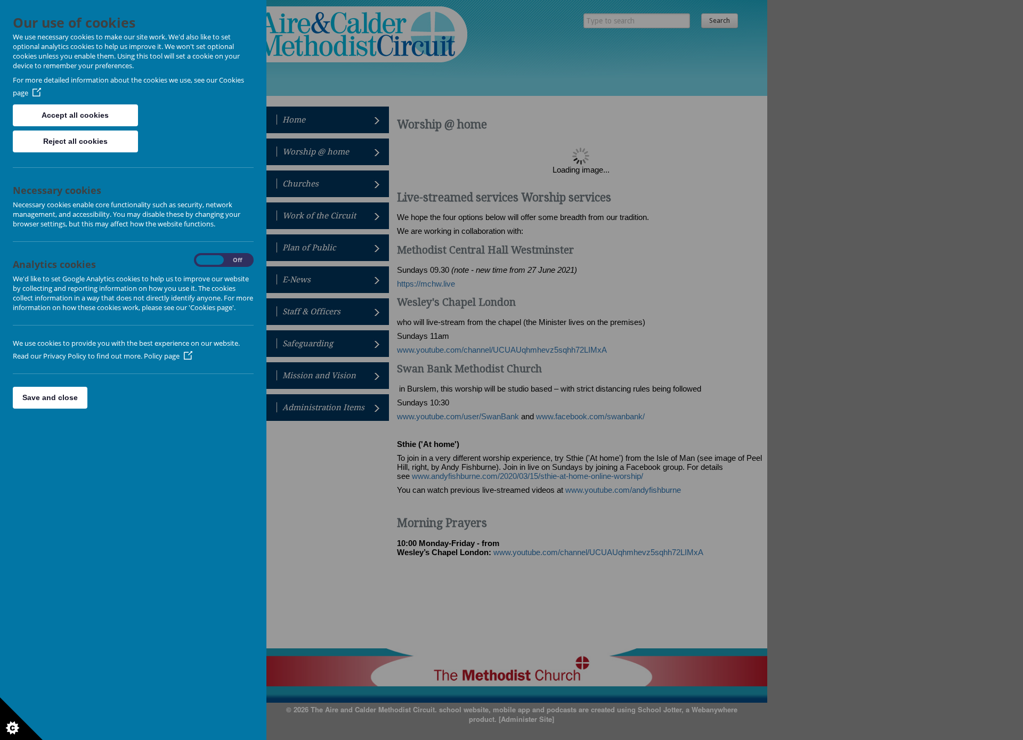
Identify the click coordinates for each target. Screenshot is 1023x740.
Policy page (162, 356)
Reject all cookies (75, 141)
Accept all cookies (75, 115)
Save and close (50, 397)
